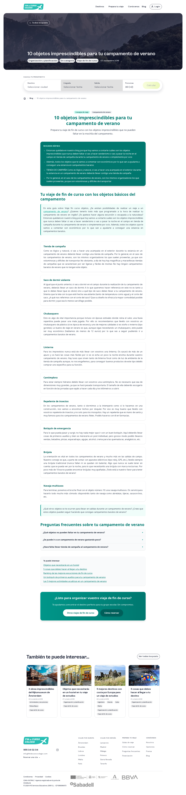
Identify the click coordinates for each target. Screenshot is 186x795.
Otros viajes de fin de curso (80, 612)
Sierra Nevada (106, 759)
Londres (81, 755)
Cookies (48, 777)
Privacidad (39, 777)
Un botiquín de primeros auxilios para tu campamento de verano (74, 577)
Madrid (103, 747)
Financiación (127, 756)
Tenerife (103, 764)
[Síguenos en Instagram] (57, 749)
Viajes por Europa (86, 738)
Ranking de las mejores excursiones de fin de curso (67, 573)
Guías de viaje (128, 742)
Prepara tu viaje (116, 6)
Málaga (103, 751)
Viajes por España (108, 738)
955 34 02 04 (30, 749)
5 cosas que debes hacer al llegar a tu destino (65, 569)
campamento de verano (55, 211)
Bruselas (81, 747)
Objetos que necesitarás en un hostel (61, 565)
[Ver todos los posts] (148, 656)
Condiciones (28, 777)
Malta (80, 759)
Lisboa (81, 751)
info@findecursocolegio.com (35, 754)
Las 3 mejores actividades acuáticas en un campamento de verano (75, 581)
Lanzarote (104, 743)
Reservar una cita (31, 757)
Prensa (149, 751)
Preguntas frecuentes (131, 751)
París (80, 764)
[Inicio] (24, 98)
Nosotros (150, 742)
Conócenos (133, 6)
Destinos (100, 6)
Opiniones (150, 747)
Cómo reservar (111, 612)
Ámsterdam (83, 743)
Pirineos (103, 755)
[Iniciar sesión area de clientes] (156, 6)
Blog (144, 6)
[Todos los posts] (38, 22)
